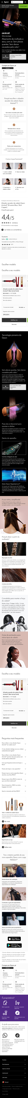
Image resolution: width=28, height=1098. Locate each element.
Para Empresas (5, 1064)
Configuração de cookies (6, 1088)
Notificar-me (14, 320)
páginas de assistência (7, 1028)
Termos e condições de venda (17, 1086)
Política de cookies (16, 1088)
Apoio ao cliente (6, 1068)
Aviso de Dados (5, 1091)
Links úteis (4, 1077)
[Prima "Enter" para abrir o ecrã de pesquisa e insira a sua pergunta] (17, 2)
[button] (14, 57)
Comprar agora (23, 6)
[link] (11, 230)
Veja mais (14, 324)
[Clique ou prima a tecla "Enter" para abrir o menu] (2, 2)
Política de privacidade (6, 1086)
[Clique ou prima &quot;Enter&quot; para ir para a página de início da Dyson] (6, 2)
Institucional (5, 1073)
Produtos (4, 1060)
